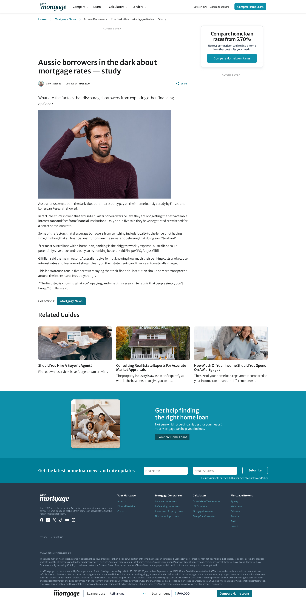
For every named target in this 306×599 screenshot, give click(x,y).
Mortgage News (65, 19)
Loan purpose (96, 593)
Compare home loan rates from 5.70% (232, 36)
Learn (97, 7)
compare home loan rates (232, 58)
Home (42, 19)
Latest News (200, 6)
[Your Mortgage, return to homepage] (53, 7)
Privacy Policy (260, 478)
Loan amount (161, 593)
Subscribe (255, 470)
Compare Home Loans (250, 7)
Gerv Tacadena (53, 83)
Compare (79, 7)
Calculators (116, 7)
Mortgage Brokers (219, 6)
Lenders (137, 7)
